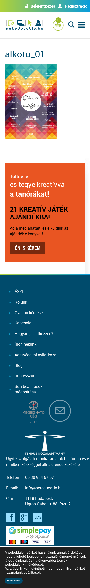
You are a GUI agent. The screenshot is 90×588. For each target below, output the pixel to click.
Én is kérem (27, 247)
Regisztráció (76, 6)
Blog (19, 365)
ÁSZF (19, 291)
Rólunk (21, 302)
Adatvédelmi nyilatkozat (36, 355)
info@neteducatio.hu (44, 488)
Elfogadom (13, 580)
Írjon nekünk (25, 344)
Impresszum (26, 375)
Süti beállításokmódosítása (28, 389)
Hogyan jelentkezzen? (34, 333)
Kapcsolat (24, 323)
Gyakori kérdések (30, 312)
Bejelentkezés (43, 6)
